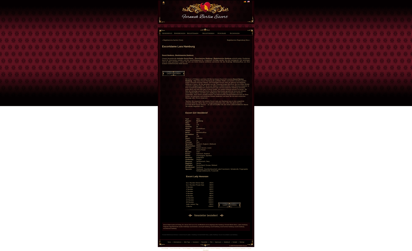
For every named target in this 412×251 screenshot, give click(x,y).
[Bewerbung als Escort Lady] (179, 33)
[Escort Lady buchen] (234, 33)
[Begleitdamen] (193, 33)
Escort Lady (215, 87)
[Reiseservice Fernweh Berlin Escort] (167, 33)
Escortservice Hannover (239, 248)
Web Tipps (187, 242)
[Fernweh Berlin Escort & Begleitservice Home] (164, 2)
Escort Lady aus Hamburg (219, 101)
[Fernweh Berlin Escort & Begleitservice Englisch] (248, 2)
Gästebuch (227, 242)
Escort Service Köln (175, 248)
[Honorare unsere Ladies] (222, 33)
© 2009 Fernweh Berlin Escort (238, 246)
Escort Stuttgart (187, 248)
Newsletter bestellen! (206, 215)
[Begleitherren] (208, 33)
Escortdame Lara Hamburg (178, 46)
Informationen (177, 242)
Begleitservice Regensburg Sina (238, 40)
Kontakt (235, 242)
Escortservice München (199, 248)
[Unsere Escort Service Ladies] (200, 33)
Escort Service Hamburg (213, 248)
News (169, 242)
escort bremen (193, 226)
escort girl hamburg (204, 226)
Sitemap (241, 242)
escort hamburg (215, 226)
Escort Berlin (165, 248)
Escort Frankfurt (226, 248)
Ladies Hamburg (242, 224)
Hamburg (199, 121)
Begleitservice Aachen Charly (173, 40)
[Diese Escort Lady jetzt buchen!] (173, 75)
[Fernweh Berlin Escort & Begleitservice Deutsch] (244, 2)
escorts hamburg (239, 226)
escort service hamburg (227, 226)
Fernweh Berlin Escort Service (195, 104)
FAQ (211, 242)
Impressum (218, 242)
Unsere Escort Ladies (185, 234)
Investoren (196, 242)
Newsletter (204, 242)
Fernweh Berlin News (230, 224)
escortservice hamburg (169, 228)
